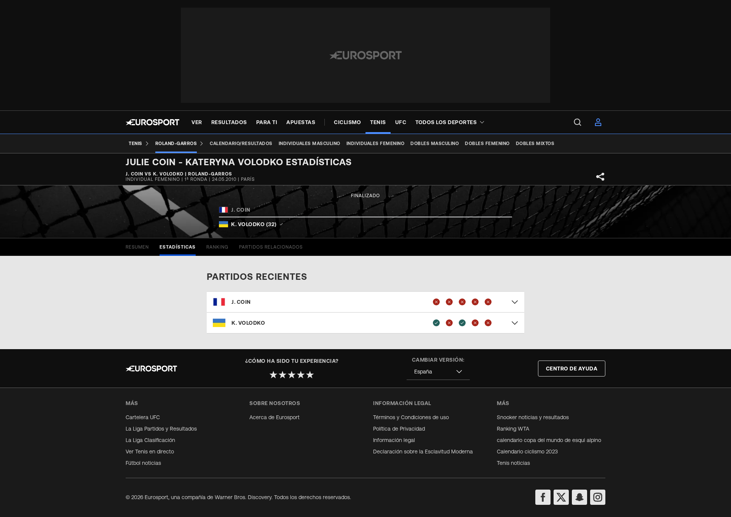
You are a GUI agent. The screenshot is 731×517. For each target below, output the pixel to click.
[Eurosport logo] (152, 122)
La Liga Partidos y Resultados (161, 429)
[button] (365, 302)
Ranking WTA (513, 429)
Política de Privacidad (399, 429)
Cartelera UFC (143, 417)
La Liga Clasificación (150, 440)
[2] (282, 374)
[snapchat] (579, 497)
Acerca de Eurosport (274, 417)
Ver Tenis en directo (150, 451)
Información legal (394, 440)
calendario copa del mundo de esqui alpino (549, 440)
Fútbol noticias (143, 463)
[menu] (577, 122)
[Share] (600, 177)
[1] (273, 374)
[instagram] (597, 497)
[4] (300, 374)
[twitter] (561, 497)
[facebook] (543, 497)
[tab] (137, 247)
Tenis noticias (513, 463)
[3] (291, 374)
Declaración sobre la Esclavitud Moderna (423, 451)
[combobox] (438, 372)
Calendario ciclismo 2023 (527, 451)
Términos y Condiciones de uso (411, 417)
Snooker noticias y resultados (533, 417)
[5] (309, 374)
